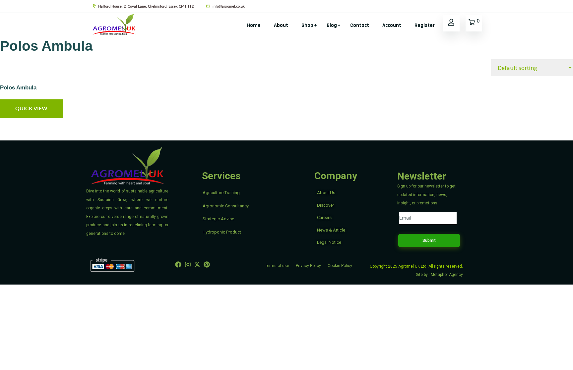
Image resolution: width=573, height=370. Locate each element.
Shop (307, 25)
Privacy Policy (308, 265)
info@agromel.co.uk (228, 6)
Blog (332, 25)
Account (391, 25)
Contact (359, 25)
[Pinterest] (206, 264)
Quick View (31, 108)
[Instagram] (187, 264)
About (281, 25)
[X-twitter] (197, 264)
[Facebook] (178, 264)
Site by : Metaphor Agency (439, 274)
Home (254, 25)
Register (424, 25)
